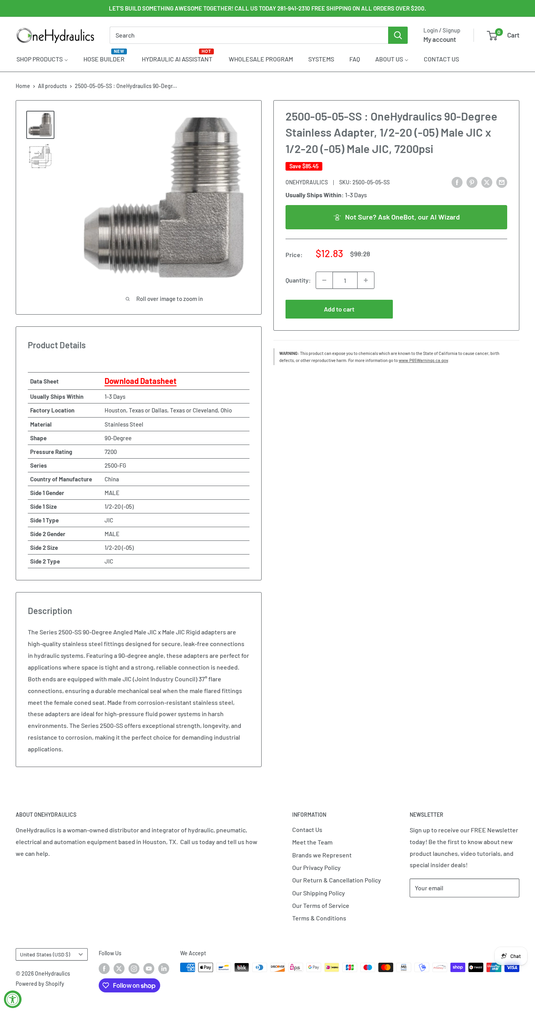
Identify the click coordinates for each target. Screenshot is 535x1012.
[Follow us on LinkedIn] (163, 968)
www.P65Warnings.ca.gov (423, 360)
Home (23, 86)
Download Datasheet (141, 380)
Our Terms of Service (320, 905)
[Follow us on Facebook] (104, 968)
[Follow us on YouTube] (148, 968)
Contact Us (307, 829)
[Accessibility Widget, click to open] (13, 999)
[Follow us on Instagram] (133, 968)
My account (439, 39)
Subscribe (435, 911)
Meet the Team (312, 842)
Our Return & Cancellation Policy (336, 880)
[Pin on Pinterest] (471, 182)
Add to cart (339, 309)
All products (52, 86)
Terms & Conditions (319, 918)
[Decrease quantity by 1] (324, 280)
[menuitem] (42, 58)
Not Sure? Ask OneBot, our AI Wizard (402, 216)
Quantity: (298, 280)
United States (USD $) (45, 954)
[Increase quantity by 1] (366, 280)
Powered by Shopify (40, 983)
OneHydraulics (307, 182)
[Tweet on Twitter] (486, 182)
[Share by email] (501, 182)
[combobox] (249, 35)
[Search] (398, 35)
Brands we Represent (322, 855)
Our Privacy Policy (316, 867)
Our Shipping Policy (318, 893)
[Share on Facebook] (457, 182)
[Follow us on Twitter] (119, 968)
